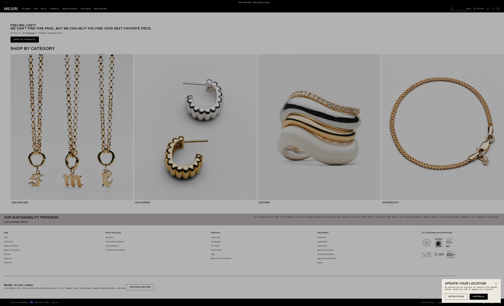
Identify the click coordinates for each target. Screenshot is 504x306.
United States (456, 296)
